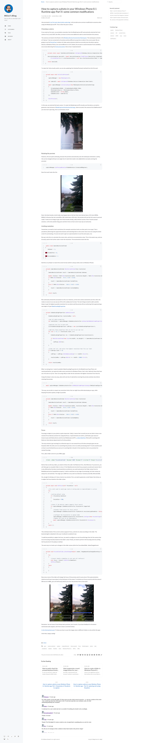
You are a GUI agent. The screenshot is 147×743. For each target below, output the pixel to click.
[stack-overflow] (12, 736)
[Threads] (92, 655)
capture (58, 646)
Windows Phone (118, 30)
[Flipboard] (87, 655)
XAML (78, 648)
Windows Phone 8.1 (67, 648)
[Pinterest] (85, 655)
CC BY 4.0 (55, 654)
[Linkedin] (83, 655)
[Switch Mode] (4, 736)
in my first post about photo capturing (59, 22)
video (60, 648)
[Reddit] (90, 655)
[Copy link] (101, 655)
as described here (81, 438)
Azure (125, 36)
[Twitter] (94, 655)
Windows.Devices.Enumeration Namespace (75, 38)
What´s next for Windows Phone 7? (118, 11)
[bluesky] (4, 739)
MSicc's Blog (10, 15)
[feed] (8, 739)
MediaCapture (85, 646)
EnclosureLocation (60, 46)
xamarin (112, 33)
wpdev (112, 30)
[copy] (100, 50)
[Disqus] (71, 713)
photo (91, 646)
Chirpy (93, 739)
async (45, 646)
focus (79, 646)
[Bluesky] (80, 655)
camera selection (51, 646)
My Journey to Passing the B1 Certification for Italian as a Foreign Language (127, 19)
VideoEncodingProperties (58, 306)
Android (112, 36)
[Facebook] (97, 655)
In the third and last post (48, 630)
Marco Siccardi (46, 18)
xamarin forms (122, 33)
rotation (50, 648)
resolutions (44, 648)
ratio (95, 646)
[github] (8, 736)
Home (42, 2)
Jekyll (100, 739)
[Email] (99, 655)
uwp (121, 36)
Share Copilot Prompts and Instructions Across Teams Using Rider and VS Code (128, 17)
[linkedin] (18, 736)
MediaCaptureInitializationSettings (65, 107)
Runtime (55, 648)
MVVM (117, 36)
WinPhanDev (113, 38)
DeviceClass (53, 42)
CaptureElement (65, 646)
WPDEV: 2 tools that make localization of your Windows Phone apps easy (126, 13)
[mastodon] (15, 736)
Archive (44, 642)
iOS (116, 33)
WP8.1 (74, 648)
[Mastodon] (78, 655)
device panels (74, 646)
